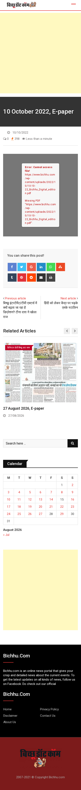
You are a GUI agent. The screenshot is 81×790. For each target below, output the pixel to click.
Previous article (15, 298)
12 (30, 499)
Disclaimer (10, 716)
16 (72, 499)
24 (8, 514)
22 (62, 507)
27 (40, 514)
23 (72, 507)
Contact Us (47, 716)
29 (62, 514)
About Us (9, 722)
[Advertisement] (40, 53)
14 (51, 499)
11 (19, 499)
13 (40, 499)
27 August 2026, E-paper (23, 408)
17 (8, 507)
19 (30, 507)
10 (8, 499)
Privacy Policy (49, 709)
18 (19, 507)
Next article (68, 298)
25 (19, 514)
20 (40, 507)
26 (30, 514)
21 (51, 507)
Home (7, 709)
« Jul (6, 535)
